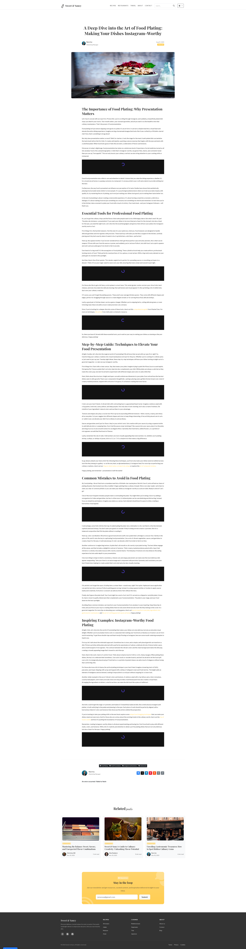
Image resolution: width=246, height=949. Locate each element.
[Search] (174, 6)
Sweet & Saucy (68, 920)
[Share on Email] (158, 772)
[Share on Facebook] (138, 772)
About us (162, 923)
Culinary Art (143, 765)
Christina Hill (71, 852)
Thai (132, 930)
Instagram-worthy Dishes (130, 765)
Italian (105, 927)
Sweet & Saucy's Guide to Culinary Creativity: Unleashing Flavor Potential (122, 847)
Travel (133, 5)
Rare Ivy (89, 42)
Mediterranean (135, 923)
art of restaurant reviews (148, 465)
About (140, 5)
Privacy (176, 945)
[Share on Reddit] (154, 772)
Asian (104, 934)
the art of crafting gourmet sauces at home (116, 612)
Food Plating (104, 765)
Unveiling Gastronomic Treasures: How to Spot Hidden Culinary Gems (164, 847)
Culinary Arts (66, 843)
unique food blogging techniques (140, 714)
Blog (160, 930)
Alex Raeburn (113, 852)
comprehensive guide (141, 309)
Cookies (182, 945)
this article (98, 311)
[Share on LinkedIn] (146, 772)
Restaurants (123, 5)
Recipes (113, 5)
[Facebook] (72, 934)
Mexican (105, 930)
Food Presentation (116, 765)
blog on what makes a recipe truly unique (116, 465)
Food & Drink (151, 843)
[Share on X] (142, 772)
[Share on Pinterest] (150, 772)
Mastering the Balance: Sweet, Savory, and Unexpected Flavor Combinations (79, 847)
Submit (145, 896)
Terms (170, 945)
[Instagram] (62, 934)
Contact (148, 5)
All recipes (106, 923)
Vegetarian (134, 927)
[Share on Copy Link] (162, 772)
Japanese (134, 934)
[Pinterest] (67, 934)
